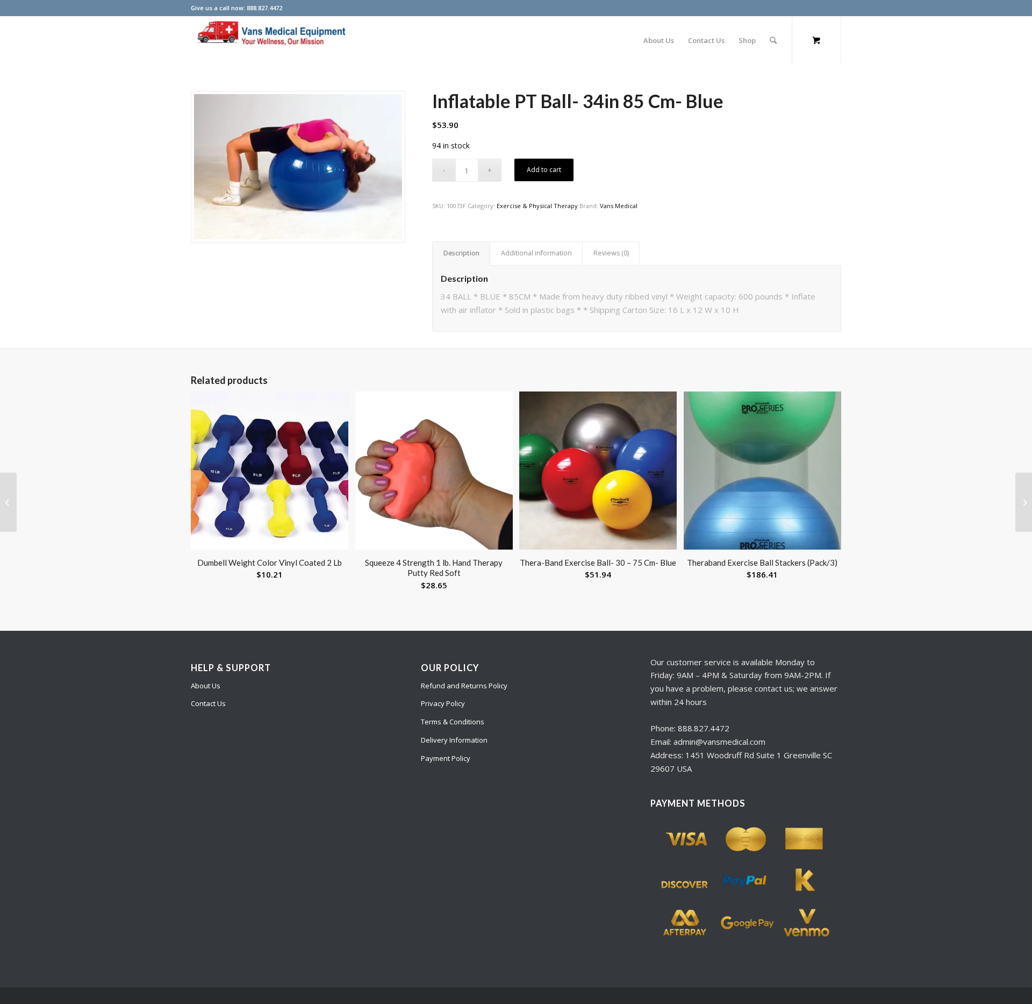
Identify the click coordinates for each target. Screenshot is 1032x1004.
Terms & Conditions (452, 722)
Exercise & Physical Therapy (537, 206)
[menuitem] (658, 40)
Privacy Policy (443, 703)
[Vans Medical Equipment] (271, 40)
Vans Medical (618, 206)
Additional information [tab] (536, 253)
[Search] (773, 40)
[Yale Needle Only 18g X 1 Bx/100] (1023, 502)
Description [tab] (461, 253)
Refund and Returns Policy (464, 685)
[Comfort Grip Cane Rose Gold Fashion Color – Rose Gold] (8, 502)
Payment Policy (445, 758)
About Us (205, 685)
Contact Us (208, 703)
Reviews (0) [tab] (611, 253)
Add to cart (544, 169)
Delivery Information (454, 740)
